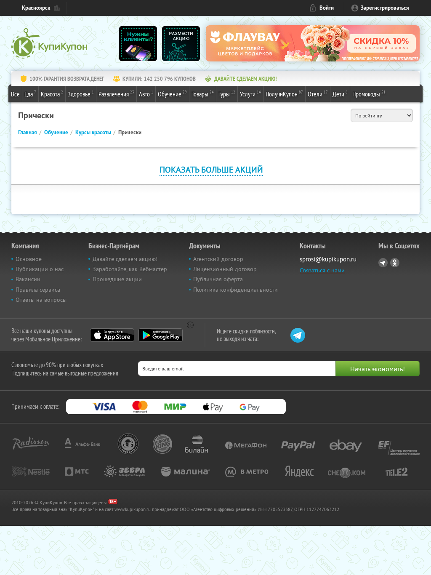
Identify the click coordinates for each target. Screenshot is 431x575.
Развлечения (116, 93)
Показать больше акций (211, 169)
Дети (340, 93)
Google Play (160, 335)
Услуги (250, 93)
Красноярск (36, 7)
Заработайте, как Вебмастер (130, 269)
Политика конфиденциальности (235, 289)
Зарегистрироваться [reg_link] (385, 7)
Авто (146, 93)
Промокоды (369, 93)
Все (15, 94)
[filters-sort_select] (382, 115)
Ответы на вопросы (41, 299)
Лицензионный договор (225, 269)
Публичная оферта (218, 279)
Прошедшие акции (117, 279)
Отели (318, 93)
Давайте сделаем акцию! (125, 259)
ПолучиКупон (284, 93)
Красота (52, 93)
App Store (112, 335)
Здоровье (81, 93)
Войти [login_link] (326, 7)
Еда (30, 93)
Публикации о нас (40, 269)
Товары (203, 93)
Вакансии (28, 279)
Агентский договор (218, 259)
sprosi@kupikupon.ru (328, 259)
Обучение (172, 93)
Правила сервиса (38, 289)
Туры (226, 93)
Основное (29, 259)
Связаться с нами (322, 270)
